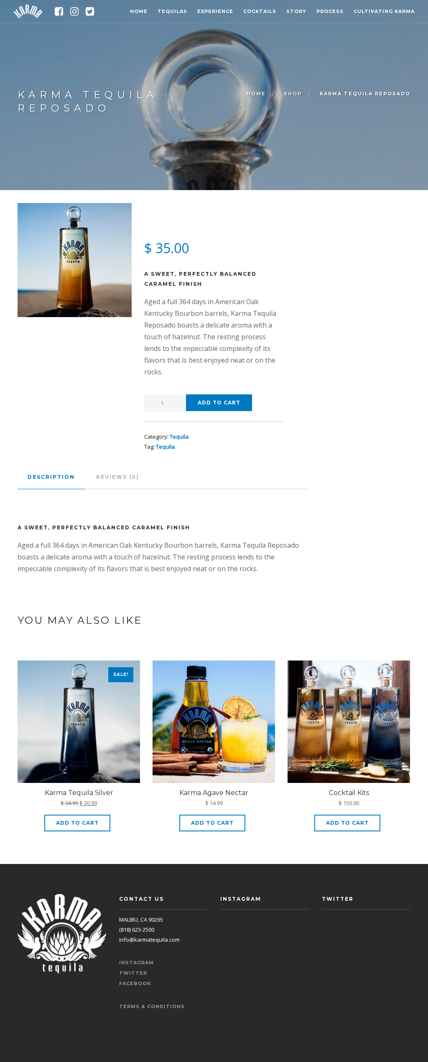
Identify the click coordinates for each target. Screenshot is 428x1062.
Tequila (179, 436)
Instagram (136, 962)
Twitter (133, 973)
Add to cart (219, 402)
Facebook (135, 983)
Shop (293, 94)
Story (296, 11)
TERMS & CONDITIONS (152, 1006)
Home (139, 11)
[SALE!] (79, 723)
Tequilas (172, 11)
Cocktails (259, 11)
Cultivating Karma (384, 11)
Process (330, 11)
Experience (215, 11)
